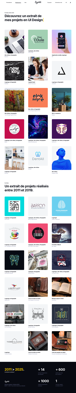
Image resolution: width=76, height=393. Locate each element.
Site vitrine (54, 171)
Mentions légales (8, 384)
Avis (25, 2)
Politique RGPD (16, 384)
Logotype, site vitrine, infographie (13, 140)
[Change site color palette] (70, 2)
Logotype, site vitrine (33, 51)
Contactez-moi (58, 2)
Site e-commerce (56, 113)
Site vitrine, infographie (11, 55)
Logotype (54, 217)
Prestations (9, 2)
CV (66, 2)
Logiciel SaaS (31, 82)
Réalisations (18, 2)
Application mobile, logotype (59, 55)
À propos (50, 2)
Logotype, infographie (10, 82)
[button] (14, 206)
